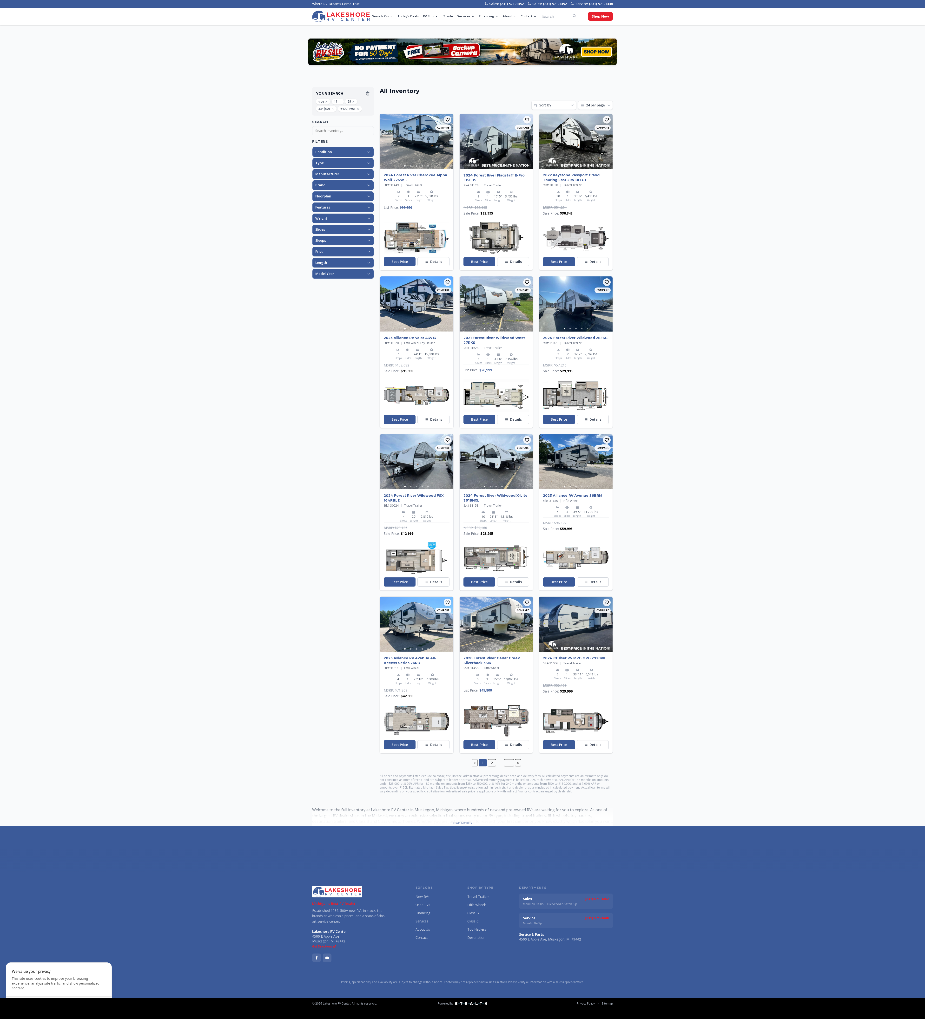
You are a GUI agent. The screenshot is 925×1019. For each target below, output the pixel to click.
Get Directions (322, 946)
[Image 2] (411, 166)
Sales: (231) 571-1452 (506, 3)
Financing (486, 16)
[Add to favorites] (447, 120)
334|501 (324, 109)
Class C (473, 921)
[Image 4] (422, 166)
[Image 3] (416, 166)
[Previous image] (384, 141)
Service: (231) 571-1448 (594, 3)
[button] (416, 238)
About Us (423, 929)
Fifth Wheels (477, 904)
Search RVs (380, 16)
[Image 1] (405, 166)
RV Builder (431, 16)
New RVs (422, 896)
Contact (526, 16)
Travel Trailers (478, 896)
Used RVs (423, 904)
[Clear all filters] (367, 93)
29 (349, 101)
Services (463, 16)
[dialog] (59, 987)
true (321, 101)
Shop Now (600, 16)
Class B (473, 913)
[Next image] (449, 141)
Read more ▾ (462, 823)
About (507, 16)
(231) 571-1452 (597, 898)
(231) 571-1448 (597, 918)
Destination (476, 937)
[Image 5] (428, 166)
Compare (443, 127)
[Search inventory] (574, 16)
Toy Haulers (476, 929)
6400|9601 (348, 109)
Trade (448, 16)
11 (335, 101)
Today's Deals (408, 16)
